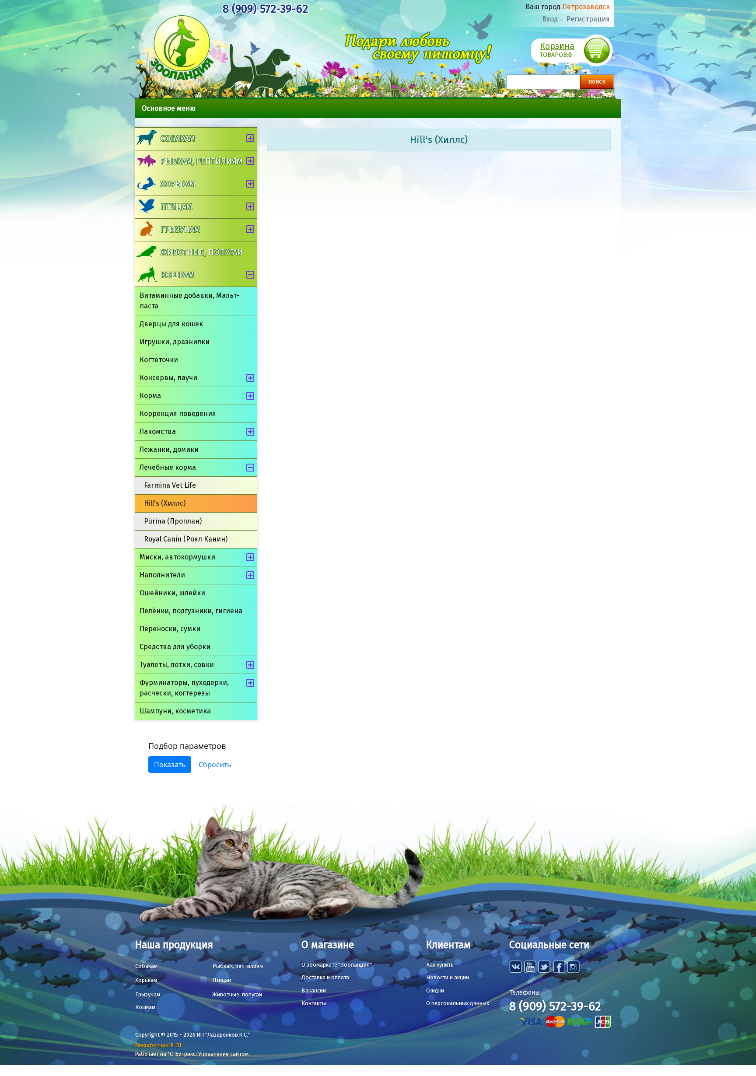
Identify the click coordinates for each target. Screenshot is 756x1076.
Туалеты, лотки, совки (177, 664)
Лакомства (158, 431)
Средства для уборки (175, 647)
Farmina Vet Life (170, 485)
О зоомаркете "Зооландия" (336, 964)
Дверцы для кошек (171, 324)
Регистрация (588, 19)
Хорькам (178, 184)
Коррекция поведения (178, 413)
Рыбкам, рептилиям (201, 161)
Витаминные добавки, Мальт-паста (190, 300)
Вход (550, 19)
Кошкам (177, 275)
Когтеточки (159, 360)
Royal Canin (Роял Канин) (186, 539)
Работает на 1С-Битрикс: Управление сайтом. (192, 1054)
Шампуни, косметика (175, 711)
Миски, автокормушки (177, 557)
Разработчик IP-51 (158, 1045)
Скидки (435, 990)
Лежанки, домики (169, 449)
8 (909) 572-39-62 (265, 9)
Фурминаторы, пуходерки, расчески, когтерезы (184, 687)
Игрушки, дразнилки (175, 342)
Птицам (176, 207)
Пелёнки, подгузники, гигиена (191, 611)
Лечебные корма (168, 467)
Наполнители (162, 575)
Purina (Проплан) (173, 521)
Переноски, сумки (170, 629)
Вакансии (313, 990)
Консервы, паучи (168, 378)
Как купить (440, 964)
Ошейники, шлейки (172, 593)
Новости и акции (447, 977)
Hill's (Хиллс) (165, 503)
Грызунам (180, 229)
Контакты (313, 1003)
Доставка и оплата (325, 977)
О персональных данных (457, 1003)
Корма (150, 395)
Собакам (178, 138)
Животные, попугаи (202, 252)
